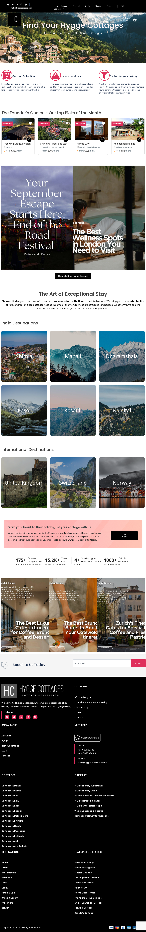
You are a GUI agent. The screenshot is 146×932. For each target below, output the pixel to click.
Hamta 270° (83, 143)
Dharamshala (122, 356)
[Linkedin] (28, 717)
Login (87, 6)
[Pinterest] (35, 717)
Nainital (122, 410)
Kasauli (72, 410)
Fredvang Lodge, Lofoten (17, 143)
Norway (122, 483)
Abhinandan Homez (124, 143)
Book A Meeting (60, 9)
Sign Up (98, 6)
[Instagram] (21, 717)
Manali (73, 356)
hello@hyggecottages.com (21, 8)
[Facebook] (7, 717)
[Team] (29, 139)
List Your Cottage (60, 6)
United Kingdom (24, 483)
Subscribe (111, 6)
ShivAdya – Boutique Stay (53, 143)
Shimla (24, 356)
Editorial (76, 6)
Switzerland (73, 483)
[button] (135, 19)
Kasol (24, 410)
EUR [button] (122, 6)
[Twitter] (14, 717)
